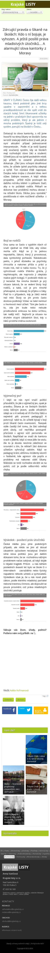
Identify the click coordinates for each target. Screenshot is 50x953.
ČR (1, 851)
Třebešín (8, 699)
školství (21, 699)
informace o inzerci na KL (12, 930)
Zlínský (44, 857)
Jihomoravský (9, 857)
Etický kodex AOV (37, 944)
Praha (7, 851)
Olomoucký (20, 857)
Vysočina (46, 854)
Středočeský (15, 851)
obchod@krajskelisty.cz (11, 921)
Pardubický (37, 854)
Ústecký (4, 854)
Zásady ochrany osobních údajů (17, 944)
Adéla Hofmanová (19, 690)
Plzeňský (34, 851)
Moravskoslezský (33, 857)
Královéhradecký (24, 854)
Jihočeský (25, 851)
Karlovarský (44, 851)
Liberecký (12, 854)
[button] (13, 12)
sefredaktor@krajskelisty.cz (13, 909)
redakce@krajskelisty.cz (11, 912)
